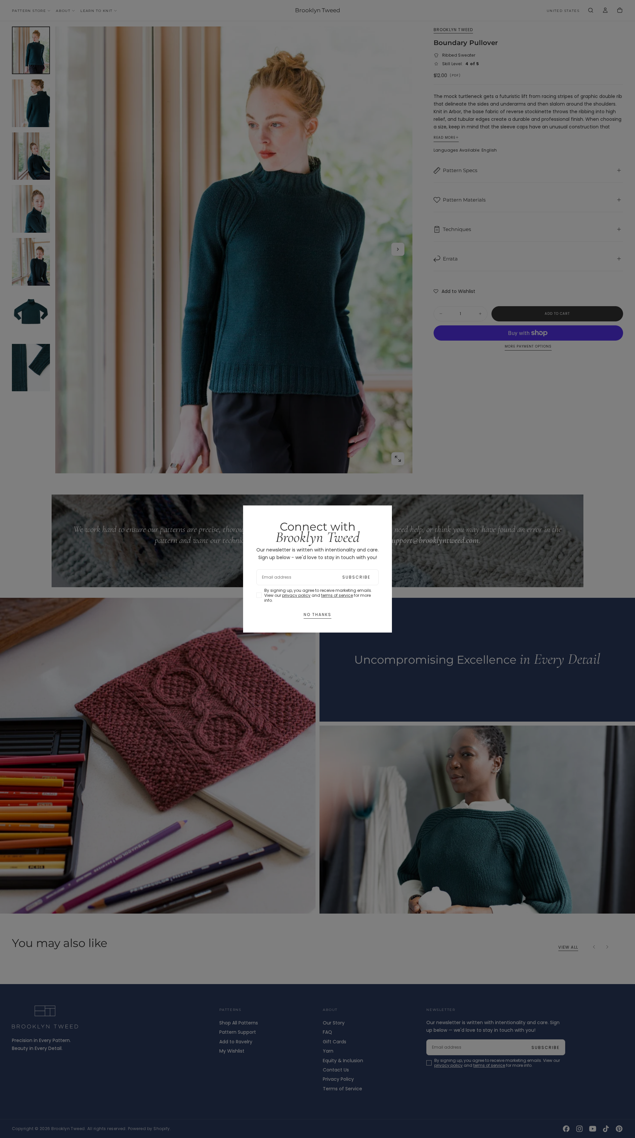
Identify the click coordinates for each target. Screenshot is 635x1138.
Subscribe (356, 577)
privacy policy (296, 595)
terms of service (337, 595)
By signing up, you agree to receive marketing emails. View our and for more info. (318, 595)
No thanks (317, 614)
